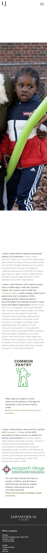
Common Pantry (10, 293)
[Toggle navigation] (42, 3)
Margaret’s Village (15, 432)
